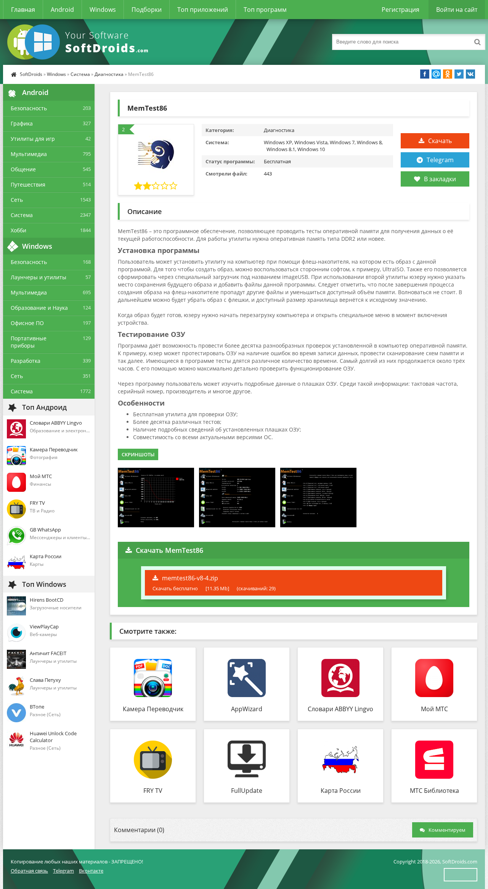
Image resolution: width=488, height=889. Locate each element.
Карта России (341, 790)
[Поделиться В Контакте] (470, 74)
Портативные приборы (29, 342)
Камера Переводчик (153, 709)
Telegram (440, 160)
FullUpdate (246, 790)
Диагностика (109, 74)
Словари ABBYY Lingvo (340, 709)
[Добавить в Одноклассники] (447, 74)
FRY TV (152, 790)
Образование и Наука (39, 307)
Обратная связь (29, 870)
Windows (103, 9)
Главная (23, 9)
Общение (23, 169)
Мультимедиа (29, 154)
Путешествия (28, 184)
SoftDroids (31, 74)
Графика (22, 123)
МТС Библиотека (434, 790)
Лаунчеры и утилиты (38, 277)
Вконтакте (91, 870)
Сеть (17, 199)
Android (62, 9)
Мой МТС (434, 709)
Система (80, 74)
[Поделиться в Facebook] (424, 74)
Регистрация (400, 9)
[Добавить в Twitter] (459, 74)
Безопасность (29, 108)
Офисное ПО (27, 323)
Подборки (147, 9)
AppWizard (246, 709)
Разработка (25, 360)
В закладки (440, 179)
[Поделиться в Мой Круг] (436, 74)
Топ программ (265, 9)
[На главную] (79, 42)
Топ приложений (202, 9)
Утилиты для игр (33, 138)
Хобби (18, 230)
